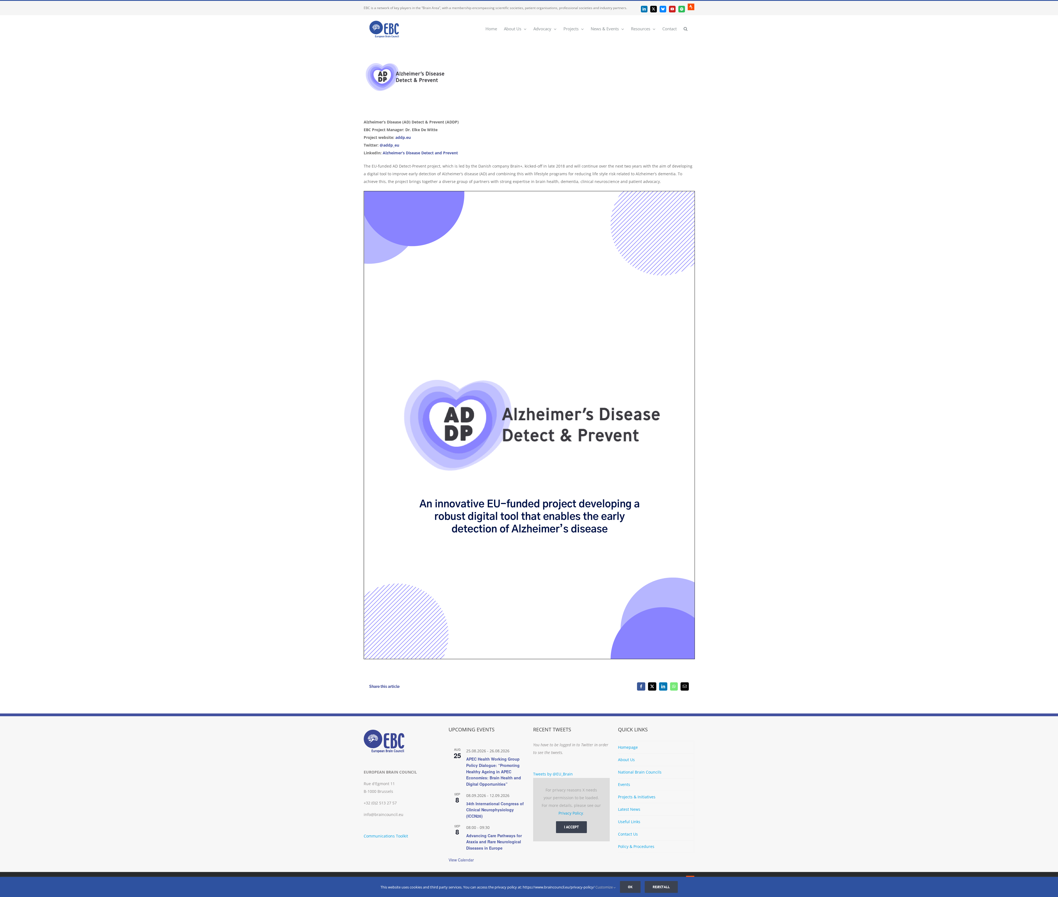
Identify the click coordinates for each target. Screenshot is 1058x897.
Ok (630, 887)
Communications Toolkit (386, 836)
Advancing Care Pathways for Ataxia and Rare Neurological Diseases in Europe (494, 842)
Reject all (661, 887)
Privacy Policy (570, 813)
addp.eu (403, 137)
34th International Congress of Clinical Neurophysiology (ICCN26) (495, 810)
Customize (604, 887)
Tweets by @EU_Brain (553, 774)
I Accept (571, 827)
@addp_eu (389, 145)
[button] (685, 28)
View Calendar (461, 860)
